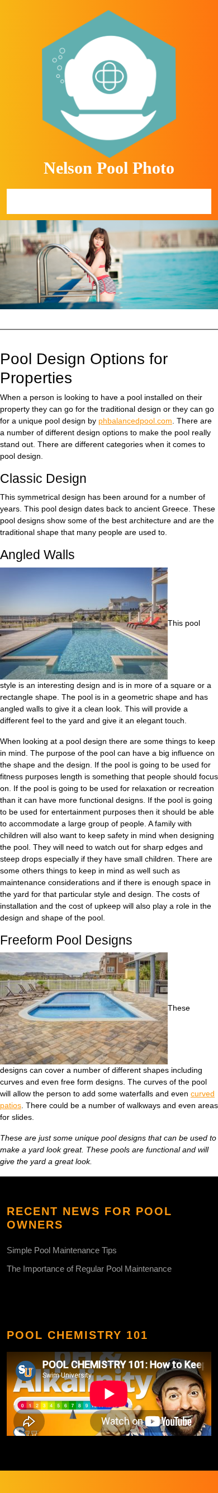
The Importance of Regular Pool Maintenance (89, 1268)
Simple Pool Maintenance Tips (62, 1250)
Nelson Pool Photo (109, 168)
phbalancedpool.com (135, 420)
